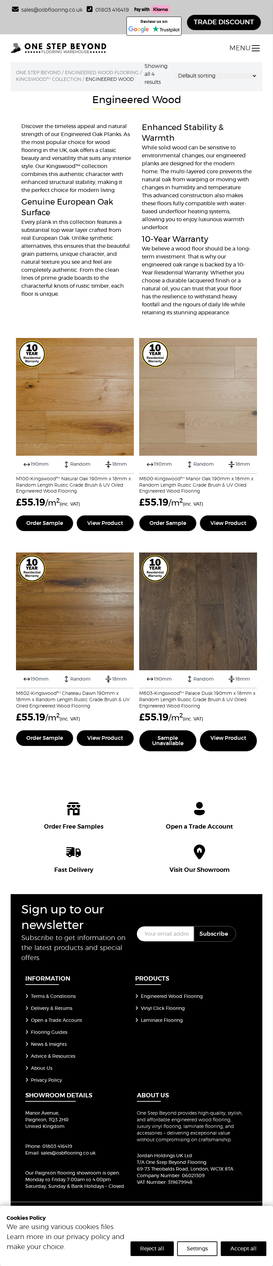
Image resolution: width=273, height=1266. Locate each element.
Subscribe (213, 934)
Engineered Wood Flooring (102, 73)
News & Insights (49, 1044)
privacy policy (88, 1237)
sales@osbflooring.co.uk (68, 1153)
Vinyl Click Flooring (163, 1008)
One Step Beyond (38, 73)
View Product (105, 523)
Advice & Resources (53, 1056)
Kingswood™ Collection (48, 79)
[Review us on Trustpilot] (165, 30)
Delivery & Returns (51, 1008)
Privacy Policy (46, 1080)
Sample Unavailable (167, 740)
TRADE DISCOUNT (224, 22)
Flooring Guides (49, 1032)
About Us (41, 1068)
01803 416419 (112, 10)
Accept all (243, 1248)
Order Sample (44, 523)
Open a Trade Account (56, 1020)
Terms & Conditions (53, 996)
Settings (197, 1248)
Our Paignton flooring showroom (63, 1173)
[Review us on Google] (139, 29)
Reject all (152, 1248)
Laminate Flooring (162, 1020)
